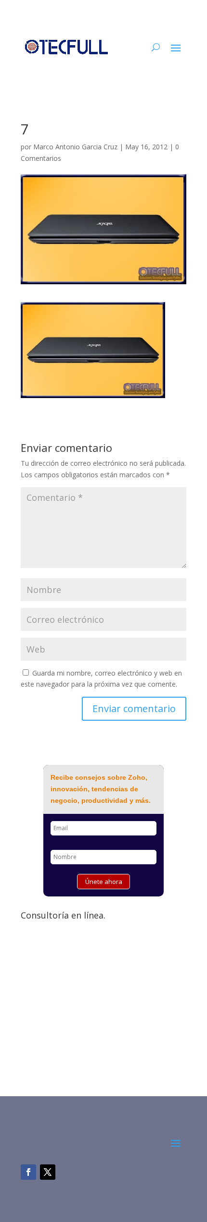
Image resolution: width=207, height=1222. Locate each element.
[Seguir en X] (47, 1172)
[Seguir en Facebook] (28, 1172)
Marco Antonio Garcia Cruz (75, 146)
